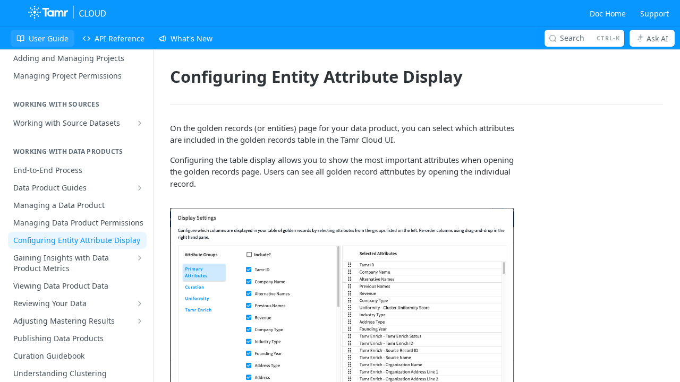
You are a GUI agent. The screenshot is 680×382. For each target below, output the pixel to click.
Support (654, 13)
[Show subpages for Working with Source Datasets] (139, 123)
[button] (342, 337)
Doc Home (608, 13)
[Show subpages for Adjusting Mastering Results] (139, 321)
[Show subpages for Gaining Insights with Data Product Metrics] (139, 258)
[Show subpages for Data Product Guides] (139, 188)
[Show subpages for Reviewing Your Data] (139, 303)
